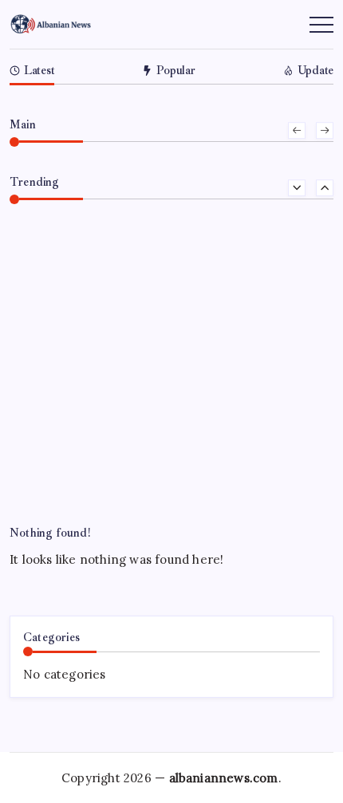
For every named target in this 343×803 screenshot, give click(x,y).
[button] (297, 131)
